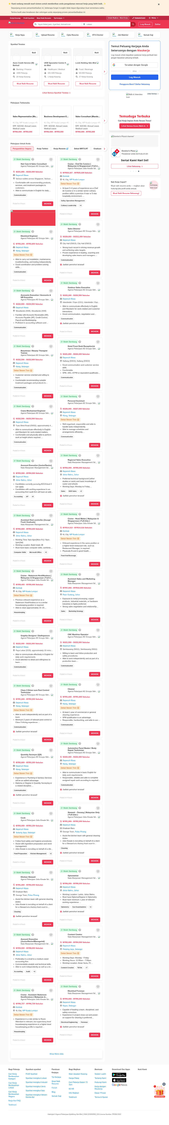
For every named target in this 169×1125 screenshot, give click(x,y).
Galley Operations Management (73, 201)
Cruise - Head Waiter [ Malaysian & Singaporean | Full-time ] (83, 520)
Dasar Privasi (100, 1093)
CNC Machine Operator (78, 634)
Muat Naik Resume (56, 1082)
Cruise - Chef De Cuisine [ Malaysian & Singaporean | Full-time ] (84, 166)
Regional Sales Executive (79, 460)
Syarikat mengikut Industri (36, 1082)
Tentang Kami (100, 1078)
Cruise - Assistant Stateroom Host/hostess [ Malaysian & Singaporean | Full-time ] (33, 997)
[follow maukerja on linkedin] (139, 1082)
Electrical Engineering (69, 1022)
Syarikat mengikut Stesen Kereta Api (36, 1096)
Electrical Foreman (76, 991)
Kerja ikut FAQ (14, 1101)
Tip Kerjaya (56, 1077)
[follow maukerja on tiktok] (145, 1082)
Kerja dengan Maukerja (100, 1087)
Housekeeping (19, 612)
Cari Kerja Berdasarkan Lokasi (13, 1085)
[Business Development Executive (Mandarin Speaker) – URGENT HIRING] (56, 120)
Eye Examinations (79, 907)
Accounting (18, 497)
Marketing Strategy (76, 611)
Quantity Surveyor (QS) (31, 755)
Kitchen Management (38, 854)
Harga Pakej (74, 1078)
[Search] (133, 24)
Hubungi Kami (100, 1082)
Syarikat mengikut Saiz (35, 1090)
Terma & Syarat (101, 1097)
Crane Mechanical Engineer (33, 411)
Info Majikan (74, 1093)
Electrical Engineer (29, 236)
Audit (28, 971)
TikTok (79, 968)
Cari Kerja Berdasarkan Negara (13, 1094)
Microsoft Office (35, 552)
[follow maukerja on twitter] (145, 1075)
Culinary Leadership (68, 205)
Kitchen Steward (28, 877)
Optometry (65, 907)
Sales (63, 491)
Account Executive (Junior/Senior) (36, 465)
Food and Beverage (68, 556)
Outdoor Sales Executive (79, 287)
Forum (54, 1088)
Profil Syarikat (31, 1074)
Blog (53, 1092)
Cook (23, 818)
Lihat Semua (152, 94)
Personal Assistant (76, 401)
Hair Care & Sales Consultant (34, 164)
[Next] (104, 71)
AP (27, 497)
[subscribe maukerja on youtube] (151, 1075)
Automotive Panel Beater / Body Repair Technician (82, 749)
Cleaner (71, 689)
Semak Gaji (56, 1096)
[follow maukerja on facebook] (139, 1075)
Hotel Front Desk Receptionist (81, 346)
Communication (20, 195)
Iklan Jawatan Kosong (78, 1074)
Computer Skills (20, 552)
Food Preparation (20, 854)
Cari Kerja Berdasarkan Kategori (13, 1076)
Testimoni (12, 1105)
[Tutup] (164, 1084)
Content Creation (67, 968)
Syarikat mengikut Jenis (36, 1086)
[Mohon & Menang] (159, 1091)
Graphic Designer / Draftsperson (35, 636)
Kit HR (71, 1089)
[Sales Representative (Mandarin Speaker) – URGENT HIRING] (25, 120)
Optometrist (73, 876)
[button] (51, 159)
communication (20, 790)
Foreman (84, 1022)
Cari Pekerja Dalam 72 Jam (78, 1083)
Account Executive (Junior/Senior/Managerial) (33, 940)
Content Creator (75, 934)
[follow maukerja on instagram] (156, 1075)
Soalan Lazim (100, 1074)
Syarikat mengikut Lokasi (36, 1078)
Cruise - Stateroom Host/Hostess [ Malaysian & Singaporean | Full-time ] (37, 577)
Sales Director (74, 229)
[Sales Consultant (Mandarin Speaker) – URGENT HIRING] (87, 120)
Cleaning (17, 912)
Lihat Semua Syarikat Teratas (55, 93)
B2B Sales (73, 491)
